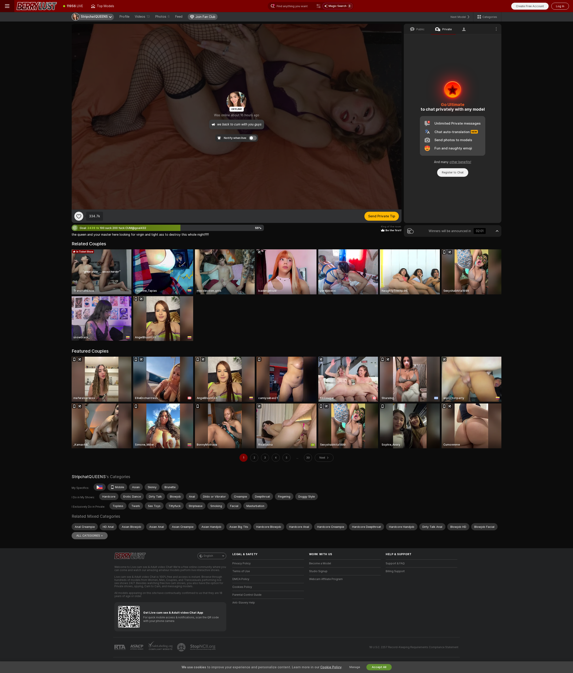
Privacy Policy (241, 563)
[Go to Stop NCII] (203, 647)
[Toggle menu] (7, 6)
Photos (162, 17)
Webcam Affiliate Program (326, 579)
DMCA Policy (240, 579)
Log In (560, 6)
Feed (178, 17)
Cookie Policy (330, 667)
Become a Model (320, 563)
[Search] (318, 6)
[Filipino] (100, 487)
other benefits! (460, 162)
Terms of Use (241, 571)
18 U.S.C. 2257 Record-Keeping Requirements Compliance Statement (413, 647)
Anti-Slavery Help (243, 602)
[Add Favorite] (78, 216)
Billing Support (395, 571)
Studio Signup (318, 571)
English (208, 555)
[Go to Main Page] (36, 6)
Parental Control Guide (246, 594)
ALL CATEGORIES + (89, 535)
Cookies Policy (242, 587)
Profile (124, 17)
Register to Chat (453, 172)
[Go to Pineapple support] (181, 647)
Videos (142, 17)
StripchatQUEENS (89, 476)
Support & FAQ (395, 563)
